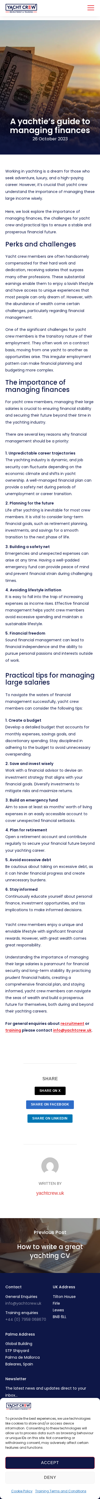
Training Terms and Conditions (60, 1491)
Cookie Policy (22, 1491)
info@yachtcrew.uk (23, 1303)
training (13, 1030)
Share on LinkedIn (50, 1118)
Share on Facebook (50, 1104)
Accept (50, 1462)
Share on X (50, 1091)
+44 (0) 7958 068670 (25, 1319)
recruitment (72, 1023)
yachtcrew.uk (50, 1193)
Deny (50, 1477)
